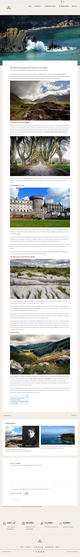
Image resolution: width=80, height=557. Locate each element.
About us (74, 6)
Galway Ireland (31, 70)
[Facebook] (38, 551)
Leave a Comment (14, 70)
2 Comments (7, 451)
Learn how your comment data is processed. (31, 506)
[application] (31, 547)
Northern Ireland (28, 178)
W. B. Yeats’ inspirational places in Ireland (15, 449)
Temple (52, 231)
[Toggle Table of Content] (26, 396)
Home (29, 6)
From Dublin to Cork (16, 399)
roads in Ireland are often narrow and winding (39, 378)
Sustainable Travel (64, 6)
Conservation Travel (50, 6)
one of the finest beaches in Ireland (55, 251)
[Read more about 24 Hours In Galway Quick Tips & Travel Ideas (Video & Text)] (58, 435)
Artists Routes (13, 451)
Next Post (74, 415)
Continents (37, 6)
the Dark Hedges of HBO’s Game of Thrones (56, 132)
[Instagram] (36, 551)
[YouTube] (41, 551)
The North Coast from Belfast (18, 398)
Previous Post (7, 415)
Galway (16, 308)
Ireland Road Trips (23, 70)
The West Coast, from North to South (20, 401)
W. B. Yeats (22, 451)
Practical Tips (15, 403)
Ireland (37, 70)
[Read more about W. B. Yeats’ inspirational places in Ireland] (22, 436)
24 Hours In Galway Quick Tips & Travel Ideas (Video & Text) (56, 446)
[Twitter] (43, 551)
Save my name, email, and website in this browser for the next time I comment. (30, 489)
